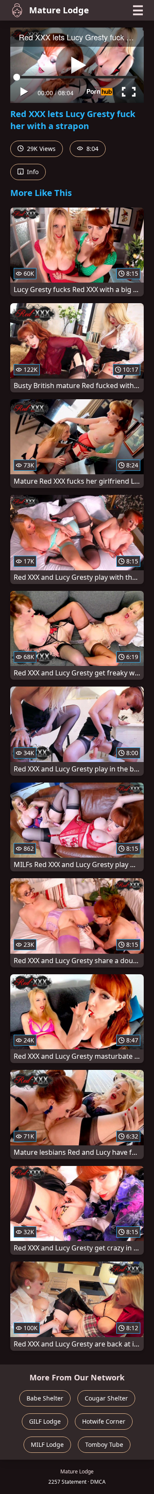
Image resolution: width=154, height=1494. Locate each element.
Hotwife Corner (103, 1421)
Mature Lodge (59, 10)
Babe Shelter (45, 1398)
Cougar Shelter (106, 1398)
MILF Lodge (47, 1444)
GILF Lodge (45, 1421)
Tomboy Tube (104, 1444)
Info (31, 172)
